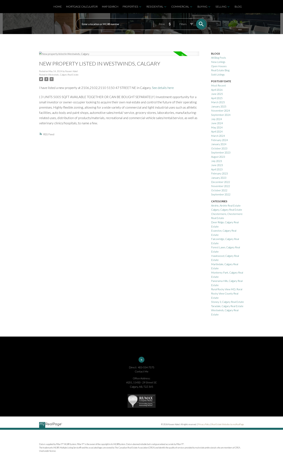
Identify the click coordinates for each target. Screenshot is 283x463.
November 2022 (220, 186)
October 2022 (219, 190)
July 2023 (216, 160)
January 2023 (218, 177)
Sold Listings (218, 74)
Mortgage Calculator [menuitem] (82, 6)
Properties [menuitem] (130, 6)
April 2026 (217, 89)
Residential (154, 6)
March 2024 (218, 135)
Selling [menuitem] (221, 6)
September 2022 (220, 194)
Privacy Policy (204, 424)
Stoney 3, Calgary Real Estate (227, 301)
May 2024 (217, 127)
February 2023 (219, 173)
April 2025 (217, 98)
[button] (141, 359)
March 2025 (218, 102)
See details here (163, 88)
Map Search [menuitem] (110, 6)
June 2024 (217, 123)
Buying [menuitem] (202, 6)
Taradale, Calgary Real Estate (227, 306)
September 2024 (220, 114)
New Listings (218, 61)
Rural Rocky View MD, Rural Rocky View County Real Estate (226, 293)
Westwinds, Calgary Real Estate (63, 74)
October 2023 (219, 148)
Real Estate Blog (220, 70)
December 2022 (220, 181)
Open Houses (219, 66)
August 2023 (218, 156)
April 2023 (217, 169)
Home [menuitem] (57, 6)
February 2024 (219, 140)
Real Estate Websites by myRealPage (228, 424)
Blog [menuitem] (238, 6)
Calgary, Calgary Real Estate (226, 209)
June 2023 (217, 165)
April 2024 (217, 131)
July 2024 (216, 119)
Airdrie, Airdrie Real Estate (226, 205)
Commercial (180, 6)
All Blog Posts (218, 57)
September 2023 (220, 152)
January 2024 (218, 144)
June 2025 (217, 93)
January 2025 (218, 106)
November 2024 (220, 110)
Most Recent (218, 85)
